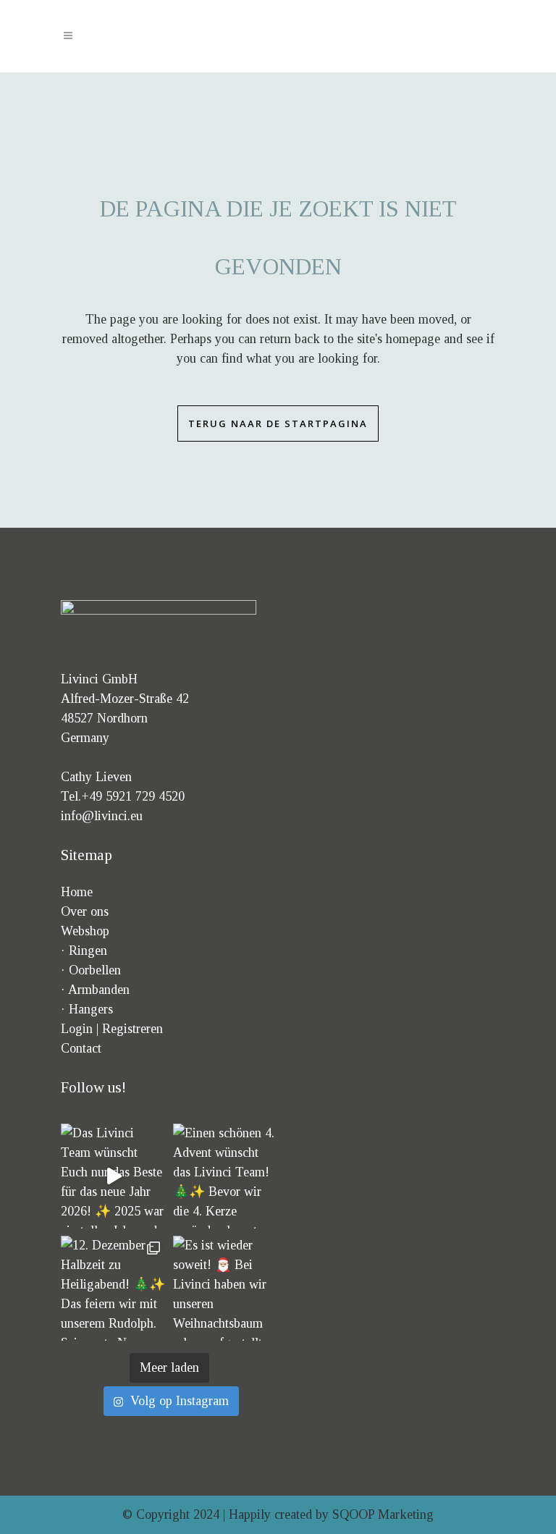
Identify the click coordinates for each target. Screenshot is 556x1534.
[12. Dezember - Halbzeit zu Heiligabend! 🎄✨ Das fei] (113, 1288)
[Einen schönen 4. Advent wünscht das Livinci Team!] (225, 1176)
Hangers (91, 1009)
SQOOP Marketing (383, 1514)
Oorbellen (95, 970)
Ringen (88, 950)
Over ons (85, 911)
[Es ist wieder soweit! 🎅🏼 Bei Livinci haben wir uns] (225, 1288)
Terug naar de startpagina (278, 423)
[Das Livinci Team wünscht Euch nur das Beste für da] (113, 1176)
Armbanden (99, 989)
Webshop (85, 931)
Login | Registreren (112, 1028)
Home (77, 892)
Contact (81, 1048)
